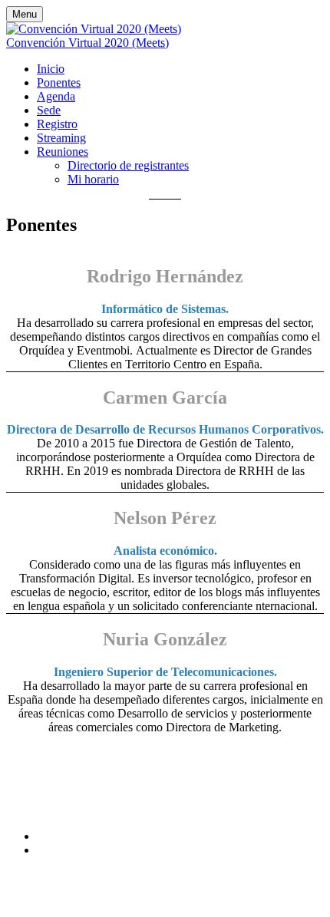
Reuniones (62, 151)
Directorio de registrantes (128, 165)
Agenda (56, 96)
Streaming (61, 137)
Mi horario (93, 179)
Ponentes (59, 82)
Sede (49, 110)
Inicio (50, 68)
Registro (57, 123)
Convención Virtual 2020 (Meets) (87, 42)
